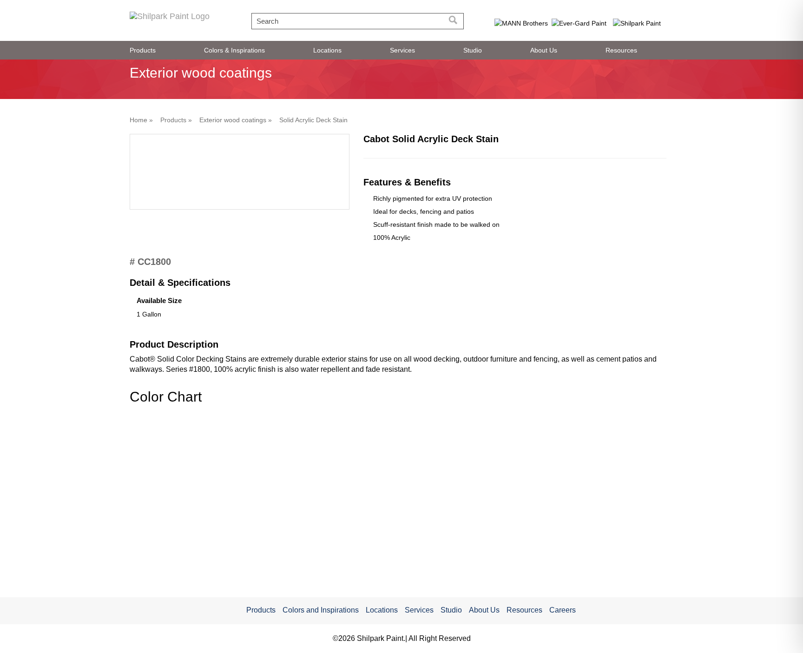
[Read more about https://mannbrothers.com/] (521, 22)
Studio (472, 50)
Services (402, 50)
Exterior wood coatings (232, 120)
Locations (327, 50)
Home (138, 120)
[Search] (453, 21)
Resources (621, 50)
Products (143, 50)
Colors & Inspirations (234, 50)
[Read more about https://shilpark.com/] (637, 22)
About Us (543, 50)
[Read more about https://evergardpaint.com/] (579, 22)
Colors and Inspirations (321, 610)
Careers (562, 610)
